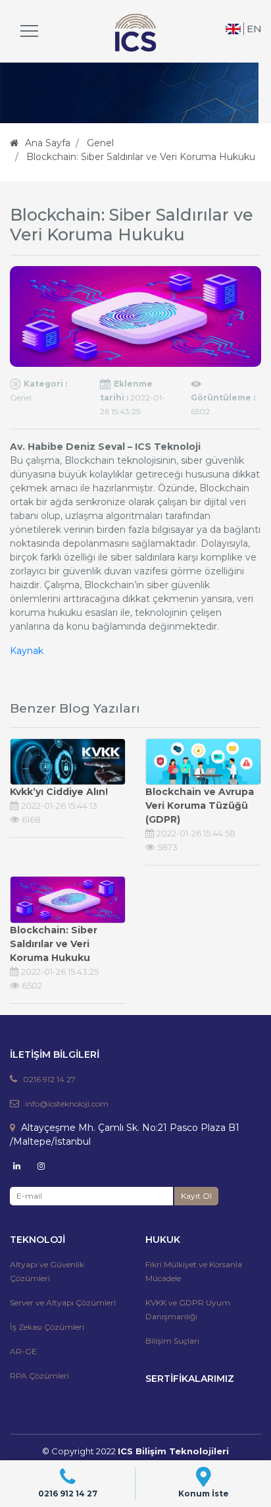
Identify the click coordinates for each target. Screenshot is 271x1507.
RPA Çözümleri (39, 1376)
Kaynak (26, 651)
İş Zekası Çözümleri (47, 1327)
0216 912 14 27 (49, 1079)
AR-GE (23, 1351)
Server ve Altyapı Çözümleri (63, 1302)
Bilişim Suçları (172, 1341)
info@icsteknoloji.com (67, 1104)
